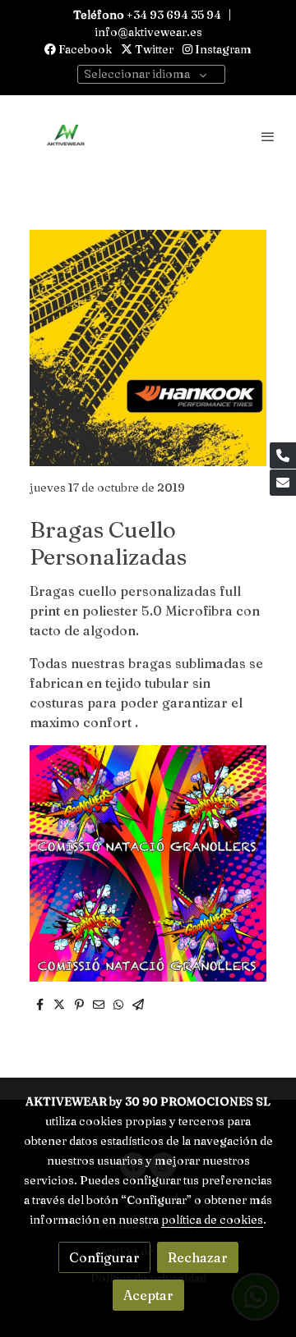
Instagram (222, 49)
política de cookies (212, 1219)
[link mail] (283, 482)
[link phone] (283, 455)
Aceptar (148, 1295)
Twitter (152, 49)
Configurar (104, 1257)
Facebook (84, 49)
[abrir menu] (268, 136)
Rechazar (198, 1257)
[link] (65, 136)
